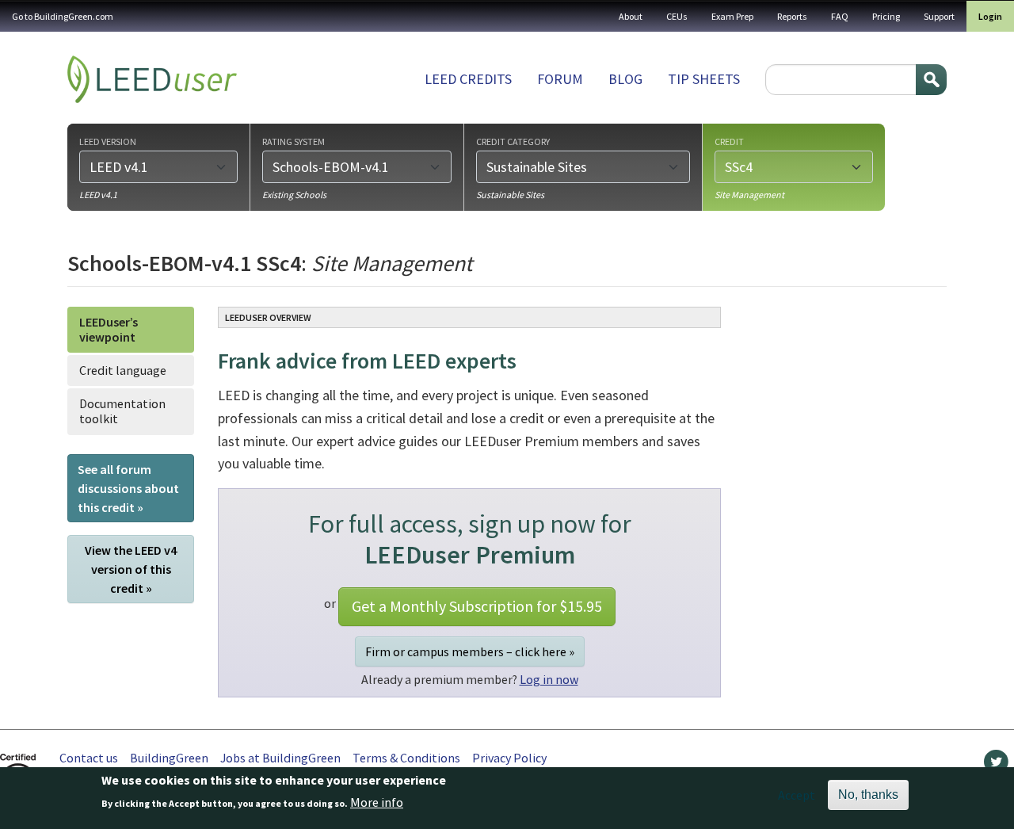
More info (376, 803)
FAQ (839, 16)
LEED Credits (468, 79)
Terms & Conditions (406, 758)
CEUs (677, 16)
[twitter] (996, 766)
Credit (729, 141)
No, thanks (868, 794)
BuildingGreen (169, 758)
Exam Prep (732, 16)
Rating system (293, 141)
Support (939, 16)
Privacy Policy (509, 758)
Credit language (122, 370)
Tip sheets (704, 79)
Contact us (88, 758)
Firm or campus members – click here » (469, 651)
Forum (560, 79)
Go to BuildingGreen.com (62, 16)
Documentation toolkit (122, 410)
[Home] (152, 79)
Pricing (886, 16)
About (630, 16)
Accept (796, 795)
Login (990, 16)
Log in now (549, 679)
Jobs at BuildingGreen (280, 758)
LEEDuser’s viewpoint (108, 329)
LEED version (107, 141)
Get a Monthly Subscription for (477, 606)
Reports (792, 16)
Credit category (513, 141)
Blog (625, 79)
